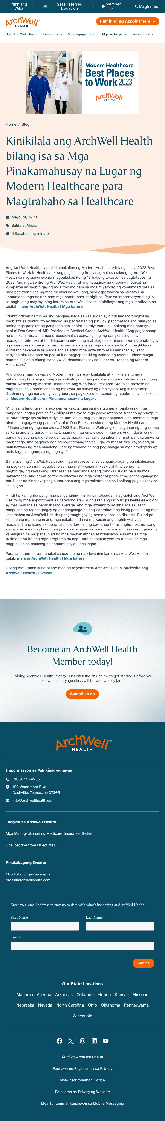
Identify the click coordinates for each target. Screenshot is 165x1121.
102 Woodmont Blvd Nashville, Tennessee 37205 (36, 790)
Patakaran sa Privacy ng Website (82, 1092)
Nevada (45, 1005)
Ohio (92, 1005)
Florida (104, 994)
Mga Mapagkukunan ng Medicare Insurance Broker (49, 833)
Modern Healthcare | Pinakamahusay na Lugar (52, 398)
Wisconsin (82, 1016)
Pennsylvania (136, 1005)
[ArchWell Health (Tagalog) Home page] (44, 22)
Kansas (121, 994)
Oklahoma (110, 1005)
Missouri (140, 994)
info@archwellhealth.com (34, 800)
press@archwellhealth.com (28, 880)
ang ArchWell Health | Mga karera (52, 306)
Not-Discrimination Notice (82, 1080)
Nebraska (25, 1005)
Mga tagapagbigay (82, 34)
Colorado (85, 994)
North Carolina (70, 1005)
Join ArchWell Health (21, 34)
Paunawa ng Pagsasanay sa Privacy (82, 1068)
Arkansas (64, 994)
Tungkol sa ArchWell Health (31, 822)
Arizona (44, 994)
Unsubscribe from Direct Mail (31, 845)
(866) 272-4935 (26, 779)
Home (11, 125)
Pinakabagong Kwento (26, 862)
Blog (26, 125)
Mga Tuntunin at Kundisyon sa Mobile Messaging (82, 1103)
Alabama (24, 994)
